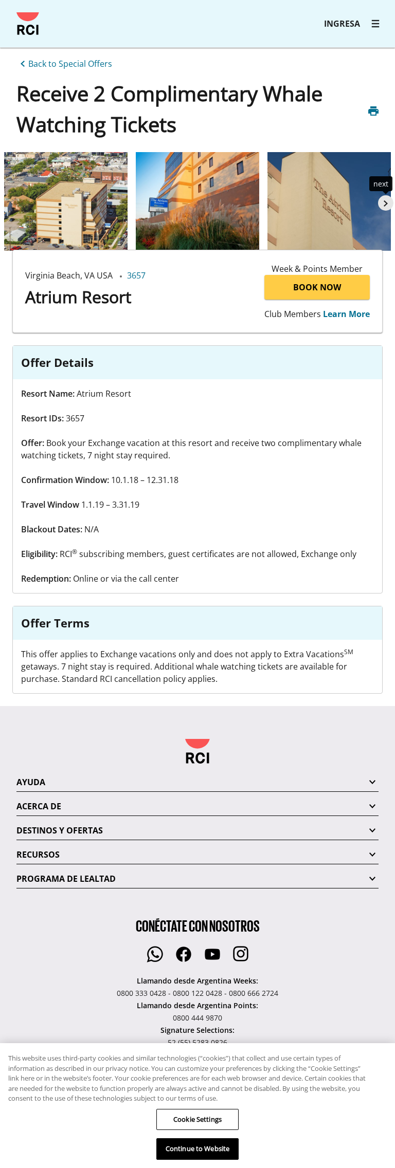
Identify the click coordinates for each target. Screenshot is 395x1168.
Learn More (346, 314)
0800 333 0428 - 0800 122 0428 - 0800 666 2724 (197, 993)
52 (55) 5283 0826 (197, 1042)
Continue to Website (197, 1148)
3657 (136, 275)
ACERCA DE (38, 806)
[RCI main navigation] (375, 23)
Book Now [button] (317, 287)
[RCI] (27, 23)
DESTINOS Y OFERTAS (59, 830)
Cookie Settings (197, 1119)
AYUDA (30, 782)
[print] (373, 111)
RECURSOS (38, 854)
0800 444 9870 (197, 1018)
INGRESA (342, 23)
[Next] (385, 203)
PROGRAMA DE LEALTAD (66, 878)
